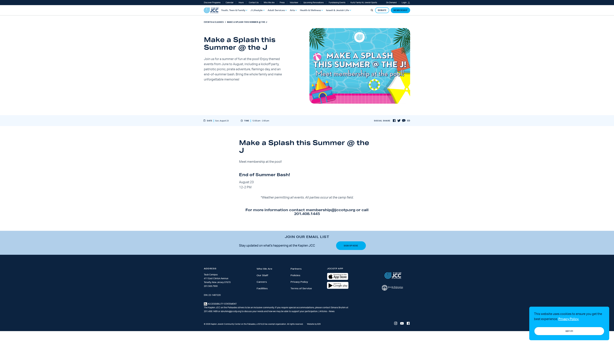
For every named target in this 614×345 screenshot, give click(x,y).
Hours (241, 3)
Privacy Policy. (568, 319)
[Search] (372, 10)
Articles (323, 311)
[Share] (408, 120)
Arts (292, 10)
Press (282, 3)
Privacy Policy (299, 281)
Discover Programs (212, 3)
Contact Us (254, 3)
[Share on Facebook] (394, 120)
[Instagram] (396, 323)
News (332, 311)
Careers (262, 281)
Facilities (262, 288)
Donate (382, 10)
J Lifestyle (256, 10)
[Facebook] (408, 323)
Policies (295, 275)
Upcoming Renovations (313, 3)
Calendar (229, 3)
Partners (296, 268)
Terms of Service (301, 288)
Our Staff (262, 275)
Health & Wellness (310, 10)
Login (404, 3)
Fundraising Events (337, 3)
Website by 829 (314, 324)
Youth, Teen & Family (233, 10)
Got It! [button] (569, 331)
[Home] (211, 10)
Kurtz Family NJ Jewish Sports (363, 3)
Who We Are (269, 3)
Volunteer (294, 3)
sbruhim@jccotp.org (231, 311)
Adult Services (276, 10)
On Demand (391, 3)
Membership (400, 10)
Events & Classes (214, 22)
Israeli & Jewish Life (337, 10)
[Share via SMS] (403, 120)
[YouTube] (402, 323)
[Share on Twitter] (399, 120)
